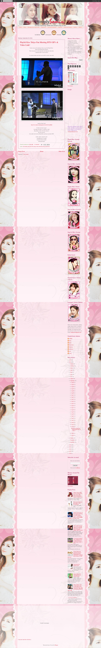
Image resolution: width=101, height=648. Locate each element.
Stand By (60, 27)
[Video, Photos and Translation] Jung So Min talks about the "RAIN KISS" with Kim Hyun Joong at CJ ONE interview (75, 554)
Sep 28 (72, 433)
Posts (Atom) (26, 154)
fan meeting (25, 146)
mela (70, 351)
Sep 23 (72, 420)
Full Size (29, 639)
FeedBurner (78, 467)
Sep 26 (72, 426)
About (25, 27)
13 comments (36, 144)
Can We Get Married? (52, 27)
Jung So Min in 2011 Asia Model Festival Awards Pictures (77, 575)
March (71, 368)
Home (20, 27)
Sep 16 (72, 405)
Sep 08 (72, 390)
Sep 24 (72, 422)
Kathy (70, 340)
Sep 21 (72, 416)
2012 (70, 445)
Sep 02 (72, 382)
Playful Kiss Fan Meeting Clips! (76, 565)
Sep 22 (72, 418)
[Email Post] (41, 144)
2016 (70, 453)
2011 (70, 362)
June (71, 374)
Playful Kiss (43, 27)
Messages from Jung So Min (33, 27)
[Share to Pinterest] (49, 144)
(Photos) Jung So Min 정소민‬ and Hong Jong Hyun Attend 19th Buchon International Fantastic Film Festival (77, 495)
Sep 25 (72, 424)
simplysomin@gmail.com (73, 131)
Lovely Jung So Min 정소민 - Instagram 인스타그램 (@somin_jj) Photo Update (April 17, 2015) (78, 541)
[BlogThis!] (45, 144)
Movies (80, 27)
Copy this (20, 639)
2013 (70, 447)
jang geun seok (31, 146)
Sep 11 (72, 395)
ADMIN (70, 338)
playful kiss (47, 146)
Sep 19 (72, 412)
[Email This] (44, 144)
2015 (70, 451)
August (71, 378)
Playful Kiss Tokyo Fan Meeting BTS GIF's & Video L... (76, 429)
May (71, 372)
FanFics (75, 27)
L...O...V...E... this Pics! (72, 597)
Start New (25, 639)
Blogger (56, 645)
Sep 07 (72, 388)
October (72, 438)
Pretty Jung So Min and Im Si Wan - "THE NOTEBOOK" (77, 503)
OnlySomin (71, 345)
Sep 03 (72, 384)
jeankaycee (71, 349)
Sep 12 (72, 397)
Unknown (71, 347)
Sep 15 (72, 403)
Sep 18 (72, 409)
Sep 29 (72, 435)
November (72, 440)
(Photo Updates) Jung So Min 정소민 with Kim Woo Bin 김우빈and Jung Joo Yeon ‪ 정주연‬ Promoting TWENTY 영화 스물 (75, 587)
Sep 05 (72, 386)
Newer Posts (21, 151)
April (71, 370)
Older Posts (62, 151)
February (72, 366)
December (72, 442)
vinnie (70, 353)
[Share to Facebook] (48, 144)
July (71, 376)
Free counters (70, 86)
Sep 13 (72, 399)
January (72, 363)
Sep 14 (72, 401)
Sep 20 (72, 414)
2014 (70, 449)
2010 (70, 360)
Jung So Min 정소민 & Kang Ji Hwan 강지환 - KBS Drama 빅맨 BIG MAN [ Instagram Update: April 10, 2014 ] (78, 528)
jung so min (36, 146)
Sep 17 (72, 407)
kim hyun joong (42, 146)
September (72, 380)
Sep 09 (72, 393)
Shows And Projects (68, 27)
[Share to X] (46, 144)
